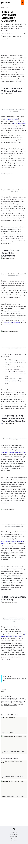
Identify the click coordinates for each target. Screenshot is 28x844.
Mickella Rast (10, 33)
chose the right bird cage (12, 322)
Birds (7, 7)
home (2, 7)
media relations (14, 834)
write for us (14, 832)
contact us (14, 841)
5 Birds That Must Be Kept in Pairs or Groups (13, 796)
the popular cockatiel (11, 119)
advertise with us (14, 836)
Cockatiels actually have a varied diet (13, 452)
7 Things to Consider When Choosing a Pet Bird (13, 752)
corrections (14, 839)
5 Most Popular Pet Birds (8, 732)
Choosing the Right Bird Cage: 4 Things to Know (13, 777)
